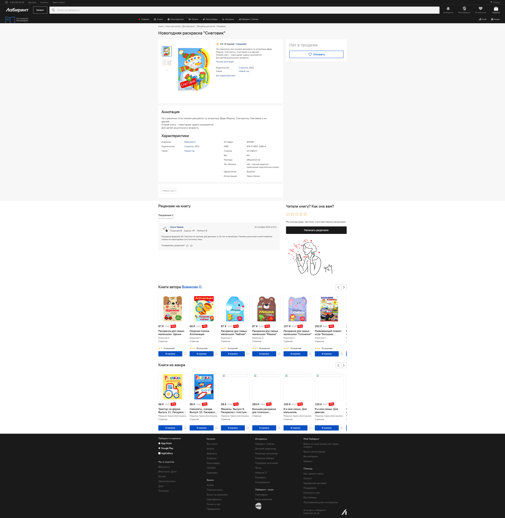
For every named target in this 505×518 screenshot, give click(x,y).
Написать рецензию (316, 230)
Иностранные (177, 19)
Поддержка (310, 487)
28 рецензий (201, 348)
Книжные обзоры (264, 458)
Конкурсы (260, 477)
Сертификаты (214, 499)
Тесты (258, 467)
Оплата (308, 478)
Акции (497, 19)
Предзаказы (213, 508)
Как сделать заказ (314, 473)
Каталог (40, 10)
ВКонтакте (164, 466)
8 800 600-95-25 (311, 513)
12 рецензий (169, 348)
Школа (195, 19)
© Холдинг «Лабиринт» (315, 510)
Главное (145, 19)
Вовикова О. (190, 142)
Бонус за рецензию (217, 494)
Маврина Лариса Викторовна (172, 416)
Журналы (212, 453)
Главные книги (215, 489)
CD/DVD (211, 467)
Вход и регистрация (314, 451)
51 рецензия (327, 348)
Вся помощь (310, 497)
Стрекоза (243, 67)
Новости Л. (261, 472)
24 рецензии (264, 348)
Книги (160, 19)
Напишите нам (312, 492)
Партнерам (261, 494)
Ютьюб (162, 476)
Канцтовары (212, 19)
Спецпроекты (262, 482)
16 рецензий (295, 348)
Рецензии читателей (266, 453)
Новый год (244, 71)
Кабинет (308, 461)
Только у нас (213, 504)
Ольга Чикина (176, 227)
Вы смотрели (311, 456)
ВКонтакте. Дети (167, 471)
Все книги (212, 443)
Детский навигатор (265, 448)
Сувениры (212, 472)
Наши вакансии (263, 499)
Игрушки (229, 19)
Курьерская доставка (315, 483)
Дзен (161, 486)
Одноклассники (166, 481)
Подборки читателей (266, 463)
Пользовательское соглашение (321, 502)
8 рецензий (233, 348)
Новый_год (168, 190)
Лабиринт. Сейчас (249, 19)
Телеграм (163, 490)
